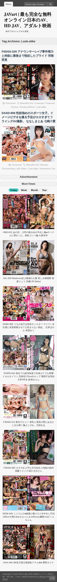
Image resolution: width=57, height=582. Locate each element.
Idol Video (22, 168)
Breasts (44, 164)
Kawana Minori (27, 107)
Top (53, 578)
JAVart (5, 579)
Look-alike (41, 107)
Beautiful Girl (26, 103)
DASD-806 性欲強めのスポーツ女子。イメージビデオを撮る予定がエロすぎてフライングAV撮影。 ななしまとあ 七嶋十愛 (28, 117)
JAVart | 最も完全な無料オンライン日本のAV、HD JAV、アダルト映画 (27, 20)
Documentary (8, 168)
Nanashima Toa (47, 168)
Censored (11, 103)
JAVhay (42, 577)
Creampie (39, 103)
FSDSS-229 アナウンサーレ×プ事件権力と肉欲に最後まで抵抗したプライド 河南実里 (28, 55)
